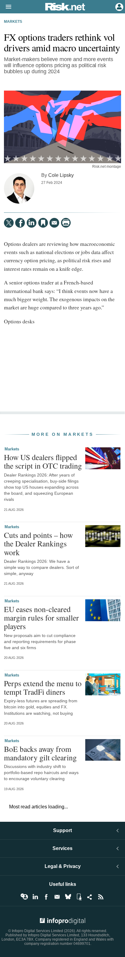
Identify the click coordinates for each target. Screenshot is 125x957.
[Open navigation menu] (6, 7)
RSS (100, 896)
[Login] (118, 6)
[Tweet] (9, 223)
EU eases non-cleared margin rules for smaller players (41, 617)
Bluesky (68, 896)
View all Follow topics (24, 896)
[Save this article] (43, 223)
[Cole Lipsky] (19, 188)
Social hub (89, 896)
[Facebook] (20, 223)
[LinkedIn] (31, 223)
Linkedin (35, 896)
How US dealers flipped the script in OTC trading (43, 461)
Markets (13, 21)
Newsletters (57, 896)
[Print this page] (66, 223)
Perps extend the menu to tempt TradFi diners (43, 687)
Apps (79, 896)
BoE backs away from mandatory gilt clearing (40, 753)
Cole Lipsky (61, 175)
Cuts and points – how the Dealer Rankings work (38, 543)
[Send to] (54, 223)
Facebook (46, 896)
